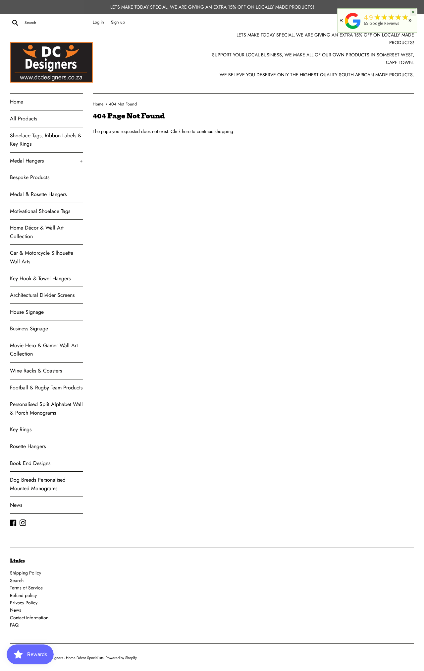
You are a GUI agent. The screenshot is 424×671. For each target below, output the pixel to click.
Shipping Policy (25, 573)
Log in (98, 22)
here (186, 131)
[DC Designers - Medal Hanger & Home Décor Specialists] (352, 29)
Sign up (118, 22)
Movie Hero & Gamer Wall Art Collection (44, 350)
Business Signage (29, 328)
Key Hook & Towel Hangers (40, 278)
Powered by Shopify (121, 657)
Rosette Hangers (28, 446)
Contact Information (29, 617)
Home (16, 101)
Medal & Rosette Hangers (38, 194)
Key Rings (20, 429)
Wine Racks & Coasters (36, 370)
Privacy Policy (23, 602)
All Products (23, 118)
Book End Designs (30, 463)
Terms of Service (26, 587)
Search (17, 580)
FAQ (14, 625)
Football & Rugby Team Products (46, 387)
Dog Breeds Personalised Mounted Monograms (38, 484)
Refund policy (23, 595)
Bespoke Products (29, 177)
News (16, 505)
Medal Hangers (46, 161)
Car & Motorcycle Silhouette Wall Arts (41, 257)
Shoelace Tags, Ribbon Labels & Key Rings (45, 140)
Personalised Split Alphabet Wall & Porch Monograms (46, 408)
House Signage (27, 312)
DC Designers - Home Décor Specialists (72, 657)
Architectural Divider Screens (42, 295)
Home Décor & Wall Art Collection (37, 232)
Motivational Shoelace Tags (40, 211)
